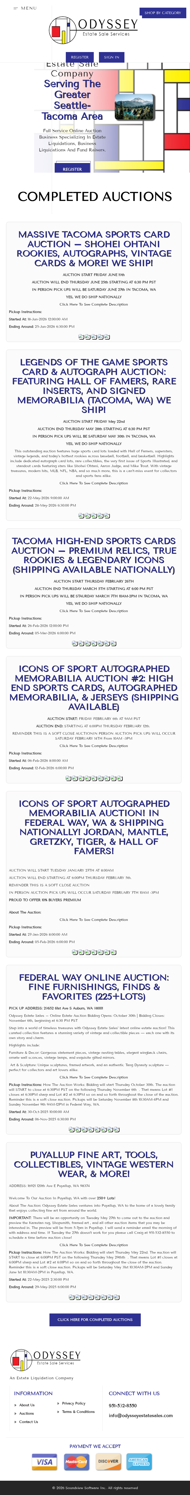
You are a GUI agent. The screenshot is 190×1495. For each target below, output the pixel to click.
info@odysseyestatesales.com (141, 1415)
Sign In (111, 57)
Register (80, 57)
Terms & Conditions (78, 1412)
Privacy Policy (73, 1403)
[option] (95, 86)
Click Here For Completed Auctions (95, 1320)
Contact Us (28, 1422)
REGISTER (72, 169)
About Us (27, 1405)
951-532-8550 (123, 1405)
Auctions (26, 1413)
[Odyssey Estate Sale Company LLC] (95, 30)
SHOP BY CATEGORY (163, 13)
